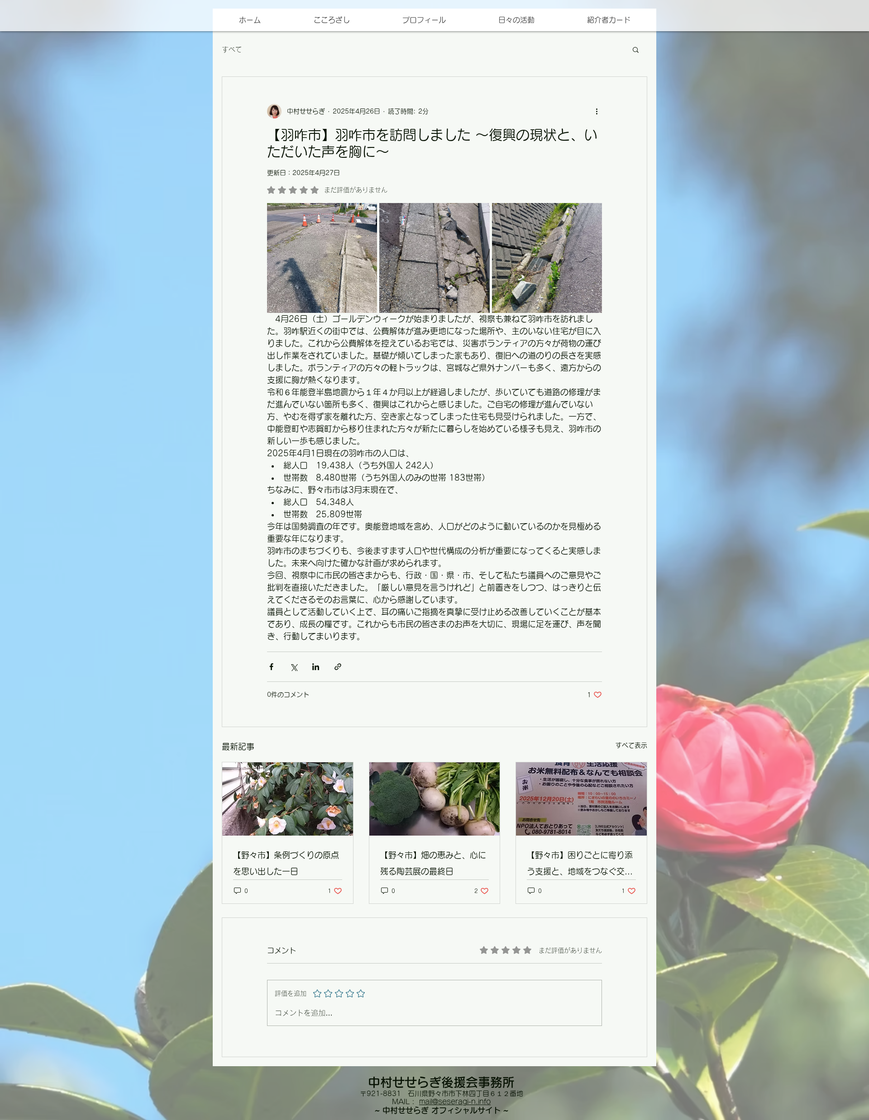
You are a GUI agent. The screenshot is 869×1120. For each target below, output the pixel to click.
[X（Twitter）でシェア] (293, 666)
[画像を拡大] (322, 258)
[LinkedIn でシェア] (315, 666)
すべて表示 (631, 745)
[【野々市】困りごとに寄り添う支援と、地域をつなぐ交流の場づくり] (581, 799)
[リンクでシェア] (338, 666)
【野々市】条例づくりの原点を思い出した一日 (286, 863)
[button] (608, 20)
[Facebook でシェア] (271, 666)
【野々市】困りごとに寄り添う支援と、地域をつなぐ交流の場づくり (580, 865)
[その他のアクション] (596, 111)
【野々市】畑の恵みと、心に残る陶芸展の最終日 (433, 863)
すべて (232, 49)
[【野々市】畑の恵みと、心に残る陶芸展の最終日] (434, 799)
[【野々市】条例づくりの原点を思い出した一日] (287, 799)
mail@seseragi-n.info (455, 1101)
